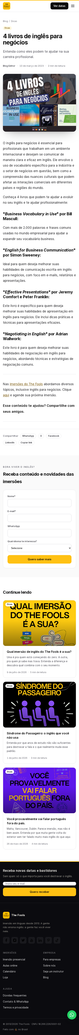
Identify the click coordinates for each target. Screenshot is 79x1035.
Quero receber (39, 891)
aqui (6, 395)
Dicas (14, 21)
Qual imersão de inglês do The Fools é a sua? (39, 651)
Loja (5, 977)
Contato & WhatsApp (16, 1001)
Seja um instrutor (53, 971)
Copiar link (26, 442)
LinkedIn (9, 442)
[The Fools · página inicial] (6, 6)
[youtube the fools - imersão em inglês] (31, 940)
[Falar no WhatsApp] (71, 1014)
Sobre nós (49, 965)
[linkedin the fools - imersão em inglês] (40, 940)
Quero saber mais (39, 559)
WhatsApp (28, 435)
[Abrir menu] (72, 6)
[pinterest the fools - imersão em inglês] (48, 940)
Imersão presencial (14, 959)
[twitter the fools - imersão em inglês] (23, 940)
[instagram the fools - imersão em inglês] (14, 940)
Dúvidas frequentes (14, 995)
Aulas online (10, 965)
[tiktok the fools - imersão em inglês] (57, 940)
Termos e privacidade (15, 1007)
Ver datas (59, 5)
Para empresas (52, 959)
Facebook (53, 435)
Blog (5, 21)
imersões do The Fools (26, 384)
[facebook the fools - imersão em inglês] (6, 940)
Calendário (9, 971)
